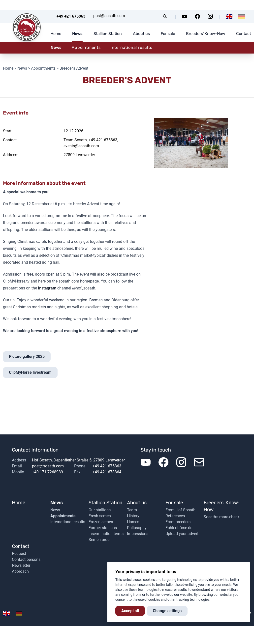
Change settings (167, 610)
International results (131, 47)
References (175, 515)
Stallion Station (108, 33)
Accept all (130, 610)
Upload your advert (181, 533)
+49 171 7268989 (47, 472)
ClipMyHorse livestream (30, 372)
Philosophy (137, 527)
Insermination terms (106, 533)
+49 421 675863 (71, 16)
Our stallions (100, 510)
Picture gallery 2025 (27, 356)
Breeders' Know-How (205, 33)
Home (56, 33)
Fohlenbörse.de (178, 527)
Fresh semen (100, 515)
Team (132, 510)
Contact (243, 33)
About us (141, 33)
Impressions (137, 533)
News (77, 33)
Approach (20, 571)
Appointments (86, 47)
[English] (229, 16)
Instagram (47, 288)
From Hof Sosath (180, 510)
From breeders (177, 521)
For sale (168, 33)
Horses (133, 521)
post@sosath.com (109, 15)
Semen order (100, 539)
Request (19, 553)
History (133, 515)
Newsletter (21, 565)
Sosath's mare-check (221, 516)
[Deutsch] (241, 16)
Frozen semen (101, 521)
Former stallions (103, 527)
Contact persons (26, 559)
